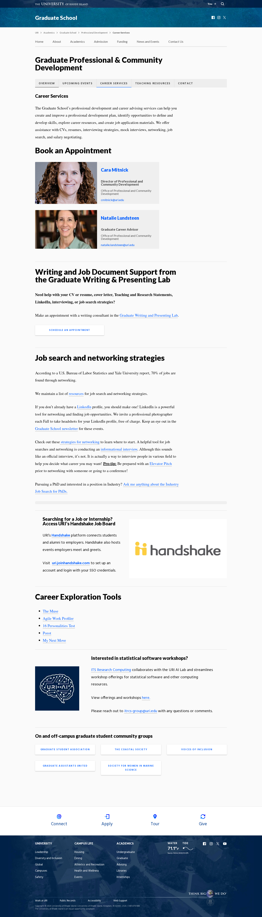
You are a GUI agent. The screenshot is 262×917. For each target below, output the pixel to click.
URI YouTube (225, 843)
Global (39, 865)
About (57, 41)
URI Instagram (211, 843)
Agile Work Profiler (58, 618)
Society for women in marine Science (131, 768)
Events (78, 877)
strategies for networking (80, 441)
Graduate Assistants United (65, 766)
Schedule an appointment (69, 330)
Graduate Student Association (65, 750)
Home (39, 41)
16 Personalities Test (59, 625)
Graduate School (56, 17)
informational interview (119, 449)
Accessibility (94, 901)
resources (76, 393)
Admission (101, 41)
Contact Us (175, 41)
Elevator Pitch (161, 463)
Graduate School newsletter (56, 428)
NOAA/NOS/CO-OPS (180, 853)
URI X (218, 843)
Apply (107, 824)
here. (146, 698)
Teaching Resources (153, 83)
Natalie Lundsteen (120, 218)
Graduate (122, 858)
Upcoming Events (77, 83)
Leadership (41, 852)
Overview (47, 83)
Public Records (67, 901)
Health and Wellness (86, 871)
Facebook (213, 17)
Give (203, 824)
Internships (123, 877)
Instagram (219, 17)
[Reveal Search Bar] (222, 4)
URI (37, 32)
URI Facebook (205, 843)
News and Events (148, 41)
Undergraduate (126, 852)
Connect (59, 824)
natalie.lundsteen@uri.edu (117, 245)
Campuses (41, 871)
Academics (49, 32)
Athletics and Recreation (89, 865)
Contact (185, 83)
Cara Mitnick (114, 170)
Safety (39, 877)
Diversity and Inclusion (48, 858)
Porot (47, 633)
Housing (79, 852)
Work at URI (41, 901)
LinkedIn (84, 406)
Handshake (61, 535)
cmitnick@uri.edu (112, 200)
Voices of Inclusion (196, 750)
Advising (122, 865)
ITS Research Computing (111, 670)
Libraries (122, 871)
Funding (122, 41)
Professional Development (94, 32)
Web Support (120, 901)
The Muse (50, 611)
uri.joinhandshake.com (71, 563)
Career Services (114, 83)
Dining (78, 858)
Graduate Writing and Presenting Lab (149, 315)
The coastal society (131, 750)
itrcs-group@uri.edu (140, 711)
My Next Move (54, 640)
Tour (155, 824)
